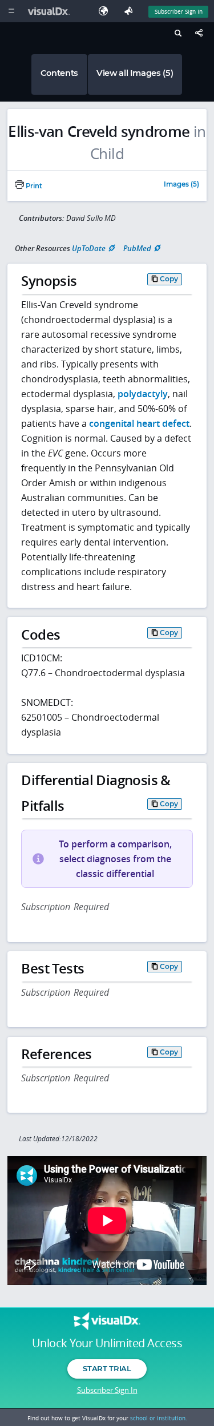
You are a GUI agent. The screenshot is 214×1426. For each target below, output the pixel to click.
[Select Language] (106, 11)
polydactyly (143, 393)
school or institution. (158, 1418)
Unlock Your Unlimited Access (107, 1343)
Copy (169, 278)
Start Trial (107, 1368)
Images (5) (181, 184)
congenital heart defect (139, 423)
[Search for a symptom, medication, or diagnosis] (176, 34)
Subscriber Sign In (179, 11)
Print (33, 186)
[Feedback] (130, 11)
